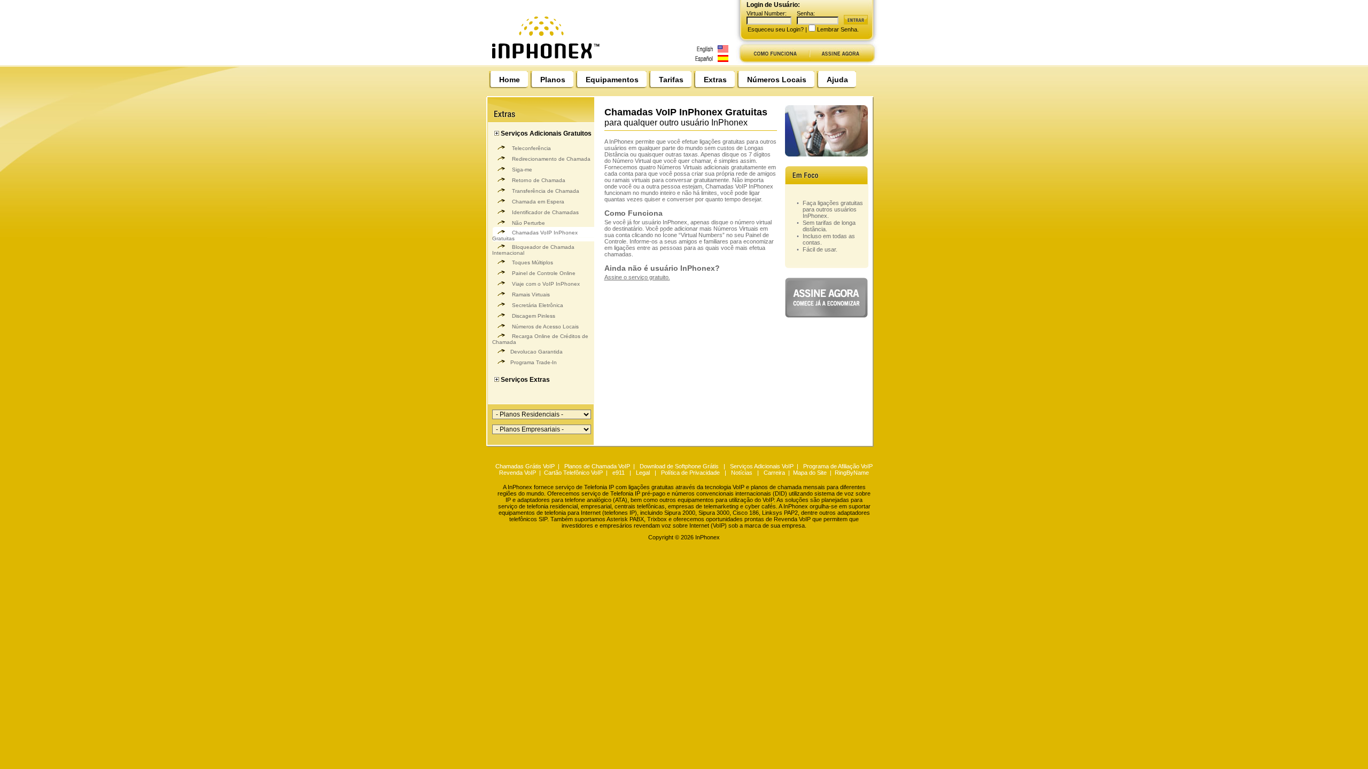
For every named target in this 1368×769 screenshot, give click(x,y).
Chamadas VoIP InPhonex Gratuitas (535, 235)
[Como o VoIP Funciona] (773, 62)
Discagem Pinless (532, 316)
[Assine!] (845, 62)
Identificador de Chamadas (544, 212)
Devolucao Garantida (536, 352)
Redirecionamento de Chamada (550, 159)
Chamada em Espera (537, 202)
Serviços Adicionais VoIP (762, 466)
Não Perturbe (527, 223)
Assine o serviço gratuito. (637, 277)
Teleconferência (530, 148)
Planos (552, 79)
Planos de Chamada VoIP (597, 466)
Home (509, 79)
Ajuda (837, 79)
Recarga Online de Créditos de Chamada (540, 339)
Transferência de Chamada (544, 191)
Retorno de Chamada (537, 180)
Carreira (774, 472)
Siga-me (521, 169)
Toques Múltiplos (531, 262)
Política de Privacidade (690, 472)
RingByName (852, 472)
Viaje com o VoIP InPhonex (545, 284)
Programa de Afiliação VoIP (838, 466)
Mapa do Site (810, 472)
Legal (643, 472)
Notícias (741, 472)
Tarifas (671, 79)
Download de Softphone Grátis (679, 466)
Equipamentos (612, 79)
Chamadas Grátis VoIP (525, 466)
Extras (715, 79)
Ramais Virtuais (530, 294)
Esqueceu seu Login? (776, 29)
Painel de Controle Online (543, 273)
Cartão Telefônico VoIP (573, 472)
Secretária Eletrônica (536, 305)
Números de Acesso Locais (544, 326)
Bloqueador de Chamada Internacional (533, 250)
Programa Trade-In (533, 362)
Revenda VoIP (517, 472)
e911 (618, 472)
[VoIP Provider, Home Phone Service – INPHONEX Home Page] (612, 62)
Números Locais (776, 79)
